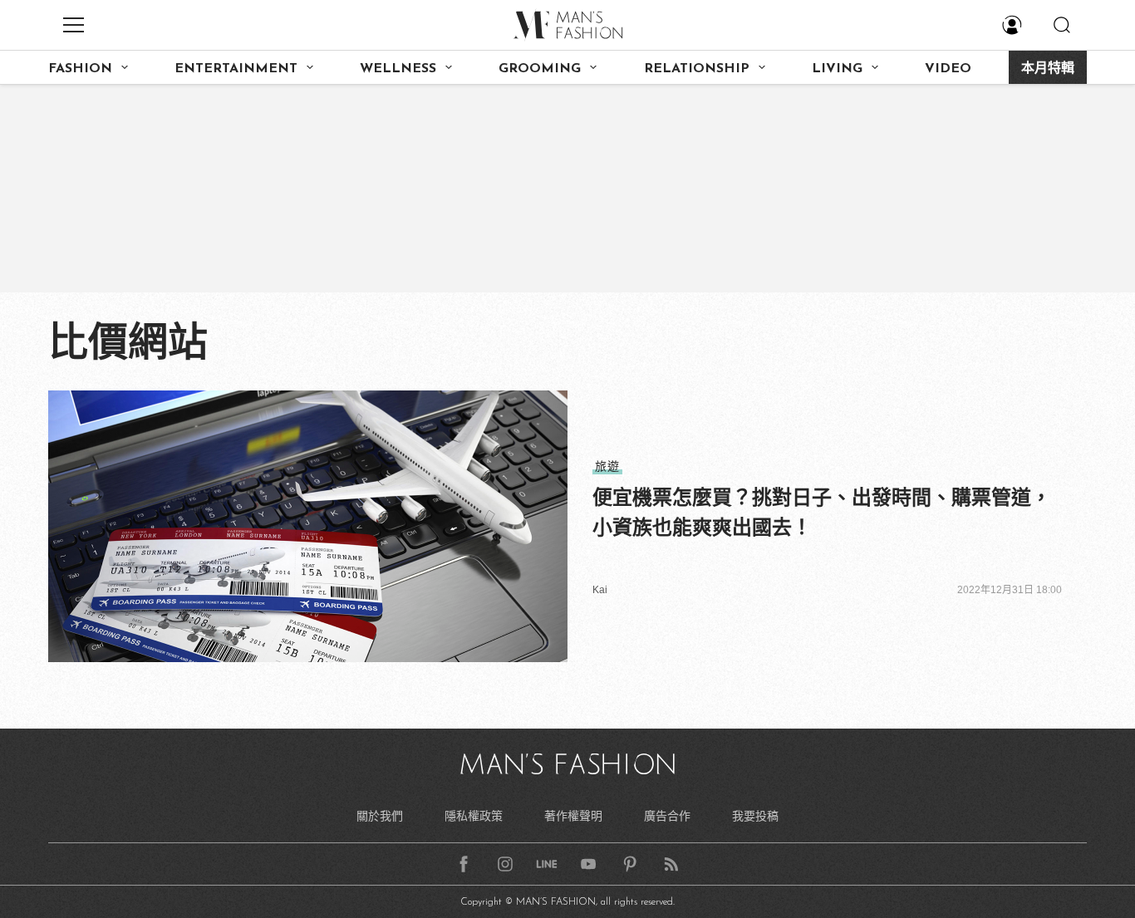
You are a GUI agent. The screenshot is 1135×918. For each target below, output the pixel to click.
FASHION (80, 69)
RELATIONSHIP (696, 69)
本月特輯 (1047, 69)
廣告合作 (667, 815)
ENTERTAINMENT (235, 69)
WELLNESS (398, 69)
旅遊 (607, 466)
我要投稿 (755, 815)
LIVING (837, 69)
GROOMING (540, 69)
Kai (599, 590)
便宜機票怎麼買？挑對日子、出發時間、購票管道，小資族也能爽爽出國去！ (821, 512)
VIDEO (948, 69)
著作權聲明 (573, 815)
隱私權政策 (474, 815)
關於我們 (379, 815)
